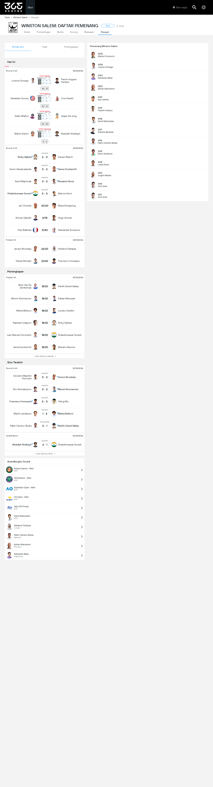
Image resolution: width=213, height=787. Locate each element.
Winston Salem (20, 17)
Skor (30, 7)
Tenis (7, 17)
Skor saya (181, 7)
